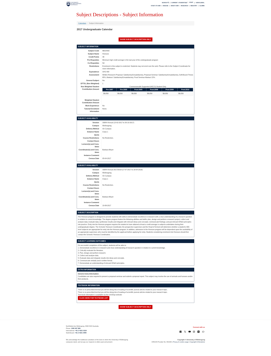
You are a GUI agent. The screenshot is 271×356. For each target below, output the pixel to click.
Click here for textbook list (93, 298)
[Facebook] (181, 331)
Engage (165, 5)
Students (178, 2)
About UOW (175, 5)
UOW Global (200, 2)
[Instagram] (194, 331)
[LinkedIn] (198, 331)
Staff (191, 2)
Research (184, 5)
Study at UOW (155, 5)
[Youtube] (189, 331)
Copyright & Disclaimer (197, 342)
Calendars (82, 23)
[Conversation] (203, 331)
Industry (194, 5)
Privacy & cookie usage (181, 342)
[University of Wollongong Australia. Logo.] (74, 4)
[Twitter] (185, 331)
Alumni (201, 5)
